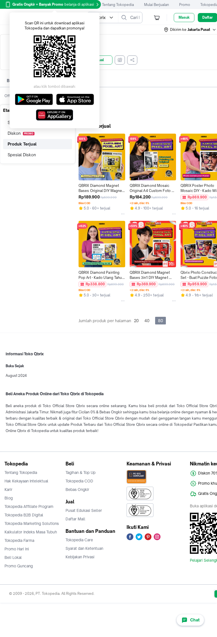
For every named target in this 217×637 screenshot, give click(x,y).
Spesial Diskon (22, 154)
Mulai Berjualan (156, 5)
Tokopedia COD (79, 481)
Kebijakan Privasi (80, 557)
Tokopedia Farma (19, 540)
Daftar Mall (75, 519)
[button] (190, 30)
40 (146, 320)
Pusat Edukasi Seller (84, 510)
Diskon (20, 133)
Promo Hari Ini (17, 549)
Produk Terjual (22, 144)
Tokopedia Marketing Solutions (32, 523)
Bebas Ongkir (77, 489)
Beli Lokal (13, 557)
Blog (9, 498)
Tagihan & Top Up (81, 472)
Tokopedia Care (79, 540)
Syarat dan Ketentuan (84, 548)
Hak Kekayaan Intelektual (26, 481)
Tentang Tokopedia (118, 5)
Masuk (184, 17)
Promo (184, 5)
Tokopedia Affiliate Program (29, 506)
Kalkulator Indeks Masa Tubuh (31, 532)
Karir (8, 489)
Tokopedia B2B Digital (24, 515)
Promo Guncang (19, 566)
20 (136, 320)
